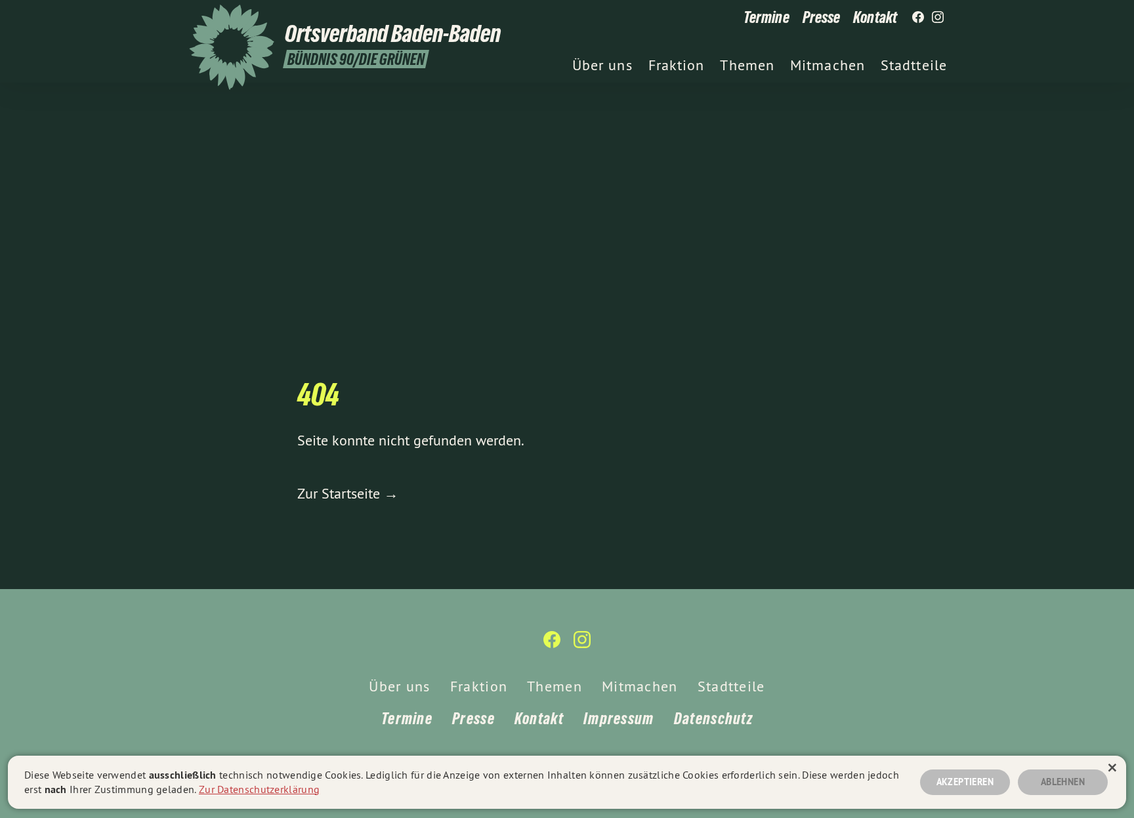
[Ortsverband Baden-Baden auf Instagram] (938, 17)
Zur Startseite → (347, 493)
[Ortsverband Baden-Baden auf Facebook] (918, 17)
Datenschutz (713, 718)
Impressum (618, 718)
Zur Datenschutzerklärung (259, 789)
